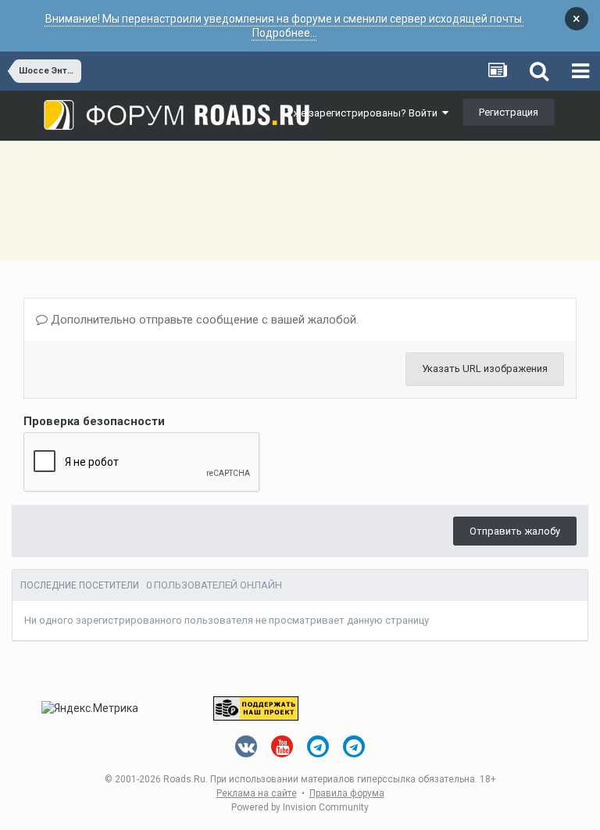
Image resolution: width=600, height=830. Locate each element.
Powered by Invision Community (300, 807)
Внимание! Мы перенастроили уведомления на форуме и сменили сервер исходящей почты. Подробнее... (284, 26)
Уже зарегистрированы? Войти (364, 113)
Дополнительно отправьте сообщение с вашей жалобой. (203, 320)
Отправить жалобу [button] (515, 531)
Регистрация (508, 112)
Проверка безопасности (94, 421)
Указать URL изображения (485, 368)
